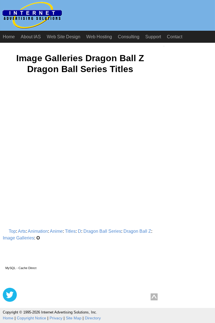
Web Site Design (63, 36)
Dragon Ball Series (102, 231)
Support (153, 36)
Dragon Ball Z (137, 231)
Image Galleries (18, 238)
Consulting (128, 36)
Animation (38, 231)
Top (12, 231)
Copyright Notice (31, 318)
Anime (56, 231)
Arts (22, 231)
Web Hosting (99, 36)
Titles (70, 231)
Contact (174, 36)
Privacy (56, 318)
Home (9, 36)
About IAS (31, 36)
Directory (93, 318)
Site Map (73, 318)
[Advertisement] (50, 133)
